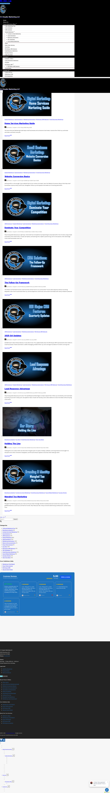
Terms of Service (7, 672)
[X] (7, 1)
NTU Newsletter (9, 76)
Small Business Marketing (11, 51)
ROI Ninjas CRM (6, 568)
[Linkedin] (4, 1)
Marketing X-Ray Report (9, 564)
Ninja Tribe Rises (7, 719)
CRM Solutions (8, 30)
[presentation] (38, 103)
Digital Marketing (9, 119)
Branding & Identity (10, 439)
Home (4, 20)
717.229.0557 (7, 656)
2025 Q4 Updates (13, 335)
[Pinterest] (6, 1)
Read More (8, 135)
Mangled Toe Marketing (16, 496)
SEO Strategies (6, 550)
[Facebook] (1, 1)
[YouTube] (10, 1)
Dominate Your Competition (18, 227)
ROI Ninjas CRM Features (14, 66)
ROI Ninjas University (8, 723)
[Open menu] (1, 91)
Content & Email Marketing (14, 34)
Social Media (8, 68)
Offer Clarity (6, 682)
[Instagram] (3, 1)
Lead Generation (18, 119)
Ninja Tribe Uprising (10, 45)
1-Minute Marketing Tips (9, 528)
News (6, 43)
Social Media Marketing (13, 41)
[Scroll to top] (1, 740)
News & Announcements (9, 543)
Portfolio (7, 62)
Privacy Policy (6, 670)
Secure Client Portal (5, 3)
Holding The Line (12, 443)
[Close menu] (0, 743)
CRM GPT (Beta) (7, 716)
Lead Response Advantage (17, 388)
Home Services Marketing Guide (20, 123)
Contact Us (5, 786)
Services (4, 775)
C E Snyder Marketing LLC (10, 733)
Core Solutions (6, 534)
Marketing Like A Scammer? (10, 699)
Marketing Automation (29, 119)
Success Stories (9, 52)
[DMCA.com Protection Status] (4, 676)
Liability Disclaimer (7, 669)
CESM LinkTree (8, 72)
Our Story (18, 439)
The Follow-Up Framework (17, 282)
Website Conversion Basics (17, 176)
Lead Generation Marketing (11, 60)
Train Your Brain (9, 54)
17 (3, 517)
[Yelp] (9, 1)
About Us (5, 22)
